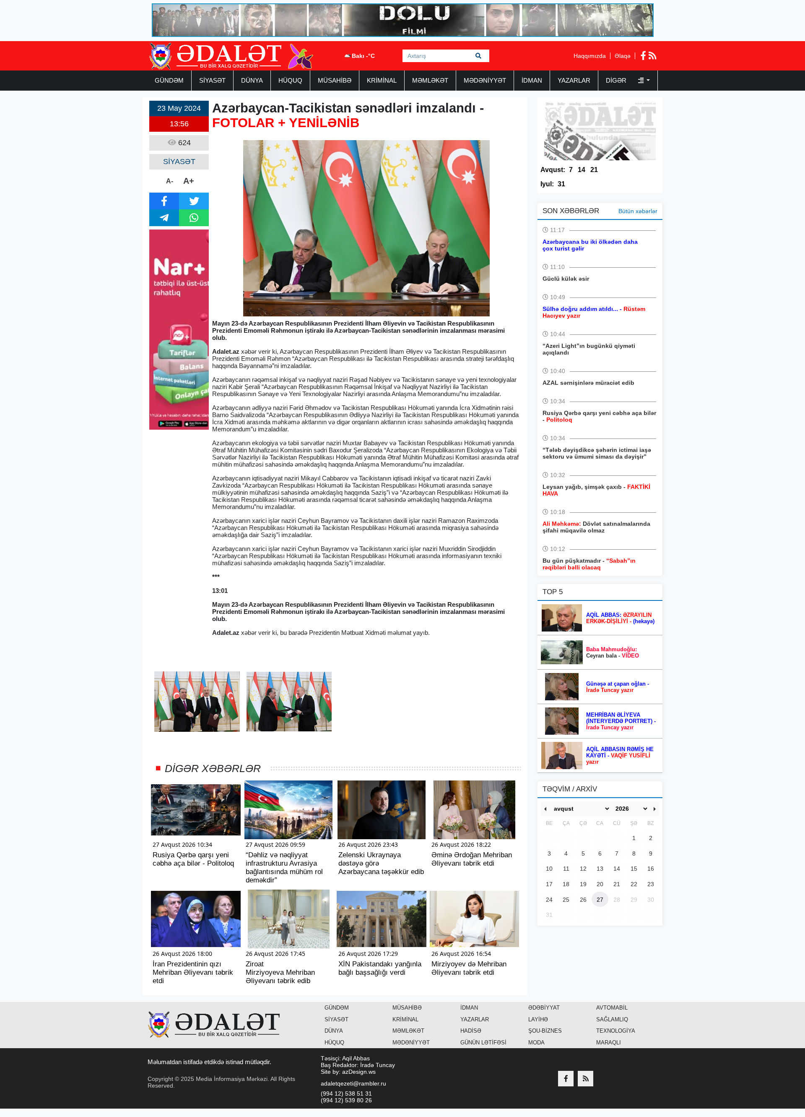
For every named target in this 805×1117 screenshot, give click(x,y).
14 (581, 169)
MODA (536, 1042)
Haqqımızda (590, 55)
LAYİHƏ (538, 1019)
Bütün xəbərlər (637, 211)
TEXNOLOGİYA (615, 1031)
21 (594, 169)
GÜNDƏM (169, 80)
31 (561, 184)
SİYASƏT (212, 80)
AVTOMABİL (612, 1008)
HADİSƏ (470, 1031)
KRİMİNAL (382, 80)
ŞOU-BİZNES (545, 1031)
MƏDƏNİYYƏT (485, 80)
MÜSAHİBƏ (334, 80)
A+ (188, 180)
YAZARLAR (574, 80)
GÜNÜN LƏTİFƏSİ (483, 1042)
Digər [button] (617, 80)
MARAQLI (608, 1042)
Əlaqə (623, 55)
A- (169, 181)
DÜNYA (252, 80)
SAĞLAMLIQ (612, 1019)
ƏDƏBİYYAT (544, 1008)
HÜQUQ (290, 80)
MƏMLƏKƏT (430, 80)
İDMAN (532, 80)
